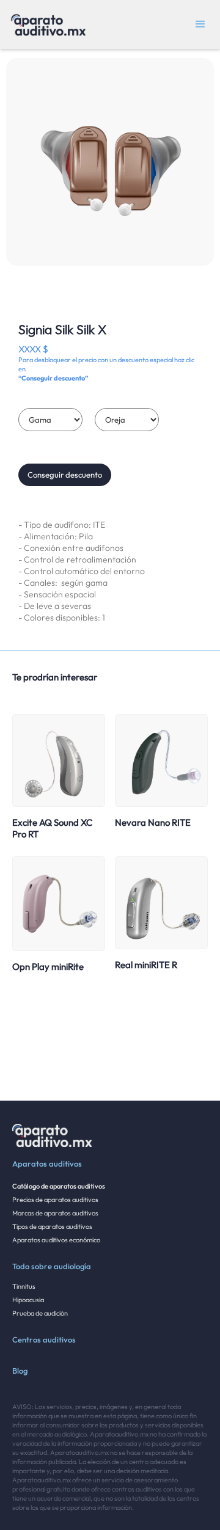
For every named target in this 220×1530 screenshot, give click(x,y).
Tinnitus (23, 1286)
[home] (45, 24)
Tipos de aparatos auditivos (52, 1226)
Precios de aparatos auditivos (55, 1199)
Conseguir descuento (65, 474)
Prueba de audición (40, 1313)
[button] (200, 24)
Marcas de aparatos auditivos (55, 1213)
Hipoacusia (28, 1299)
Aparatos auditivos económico (56, 1240)
